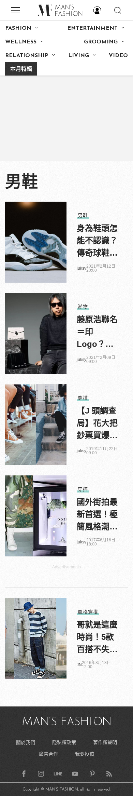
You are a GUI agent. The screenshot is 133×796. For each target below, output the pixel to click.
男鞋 (83, 215)
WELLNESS (20, 42)
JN (79, 664)
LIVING (78, 55)
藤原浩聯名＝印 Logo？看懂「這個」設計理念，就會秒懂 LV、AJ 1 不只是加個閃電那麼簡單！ (97, 332)
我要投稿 (84, 754)
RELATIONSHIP (26, 55)
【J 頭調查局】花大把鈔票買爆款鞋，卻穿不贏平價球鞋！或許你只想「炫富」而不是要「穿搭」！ (97, 424)
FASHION (18, 28)
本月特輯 (21, 69)
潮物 (83, 306)
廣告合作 (48, 754)
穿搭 (83, 398)
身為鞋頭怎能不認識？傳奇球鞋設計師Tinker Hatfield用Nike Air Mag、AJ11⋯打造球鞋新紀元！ (97, 241)
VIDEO (118, 55)
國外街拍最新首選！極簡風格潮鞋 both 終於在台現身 (97, 515)
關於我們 (25, 742)
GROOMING (101, 42)
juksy (81, 268)
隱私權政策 (64, 742)
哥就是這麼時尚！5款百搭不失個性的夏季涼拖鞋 (97, 638)
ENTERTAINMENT (92, 28)
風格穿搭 (88, 612)
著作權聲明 (105, 742)
